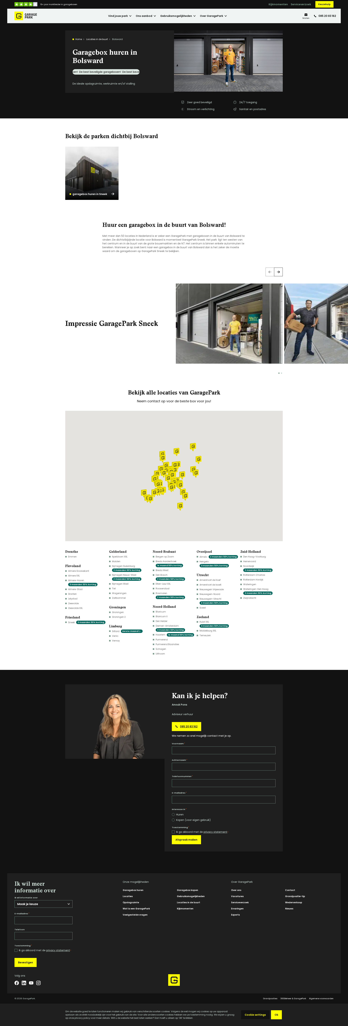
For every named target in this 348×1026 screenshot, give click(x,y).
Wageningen (119, 593)
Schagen (161, 649)
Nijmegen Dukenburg (126, 568)
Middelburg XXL (208, 630)
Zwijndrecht (249, 597)
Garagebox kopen (187, 890)
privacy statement (215, 832)
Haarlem (174, 634)
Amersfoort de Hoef (210, 580)
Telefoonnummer (182, 776)
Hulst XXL (213, 623)
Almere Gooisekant (78, 570)
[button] (172, 475)
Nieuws (289, 908)
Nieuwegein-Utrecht (213, 600)
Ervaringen (237, 908)
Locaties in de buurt (97, 39)
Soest (203, 607)
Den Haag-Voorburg (254, 556)
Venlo (115, 635)
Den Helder (161, 621)
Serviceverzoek (301, 4)
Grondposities (270, 998)
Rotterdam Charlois (254, 574)
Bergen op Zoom (165, 556)
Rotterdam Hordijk (253, 579)
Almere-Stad (75, 589)
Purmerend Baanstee (167, 644)
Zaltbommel (119, 597)
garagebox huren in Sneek (89, 194)
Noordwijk (257, 568)
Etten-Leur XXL (163, 583)
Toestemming (180, 827)
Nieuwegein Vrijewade (212, 589)
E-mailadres (179, 792)
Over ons (236, 890)
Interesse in (179, 809)
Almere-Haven (82, 582)
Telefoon (19, 930)
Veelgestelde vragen (135, 914)
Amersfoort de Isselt (210, 584)
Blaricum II (161, 616)
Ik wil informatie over (26, 898)
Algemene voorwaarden (321, 998)
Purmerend (162, 639)
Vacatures (237, 896)
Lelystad (72, 598)
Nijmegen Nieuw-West (126, 576)
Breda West (162, 570)
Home (78, 39)
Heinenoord (249, 561)
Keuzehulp (324, 4)
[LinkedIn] (24, 983)
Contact (290, 890)
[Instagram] (38, 983)
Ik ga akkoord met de (202, 832)
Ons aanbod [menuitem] (144, 16)
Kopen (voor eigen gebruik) (193, 820)
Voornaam (178, 743)
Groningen (118, 612)
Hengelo (213, 563)
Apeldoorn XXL (119, 556)
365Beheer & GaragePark (293, 998)
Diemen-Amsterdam (170, 627)
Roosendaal (162, 588)
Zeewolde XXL (75, 608)
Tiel (114, 588)
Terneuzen (205, 635)
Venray (116, 640)
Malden (116, 561)
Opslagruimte (131, 902)
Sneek (86, 622)
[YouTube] (31, 983)
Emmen (72, 556)
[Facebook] (16, 983)
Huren (180, 814)
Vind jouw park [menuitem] (118, 16)
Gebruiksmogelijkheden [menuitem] (176, 16)
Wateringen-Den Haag (257, 591)
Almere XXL (74, 575)
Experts (235, 914)
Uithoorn (160, 653)
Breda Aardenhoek (169, 563)
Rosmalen (170, 595)
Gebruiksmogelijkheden (191, 896)
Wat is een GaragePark (136, 908)
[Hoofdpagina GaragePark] (25, 16)
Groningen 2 (119, 616)
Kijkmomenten (278, 4)
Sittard (126, 631)
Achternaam (179, 760)
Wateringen (249, 584)
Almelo (218, 556)
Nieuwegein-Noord (210, 594)
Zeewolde (73, 603)
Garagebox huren (133, 890)
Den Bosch (170, 576)
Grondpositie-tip (295, 896)
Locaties (128, 896)
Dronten (72, 593)
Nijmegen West (120, 583)
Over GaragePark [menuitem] (211, 16)
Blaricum (161, 611)
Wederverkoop (293, 902)
